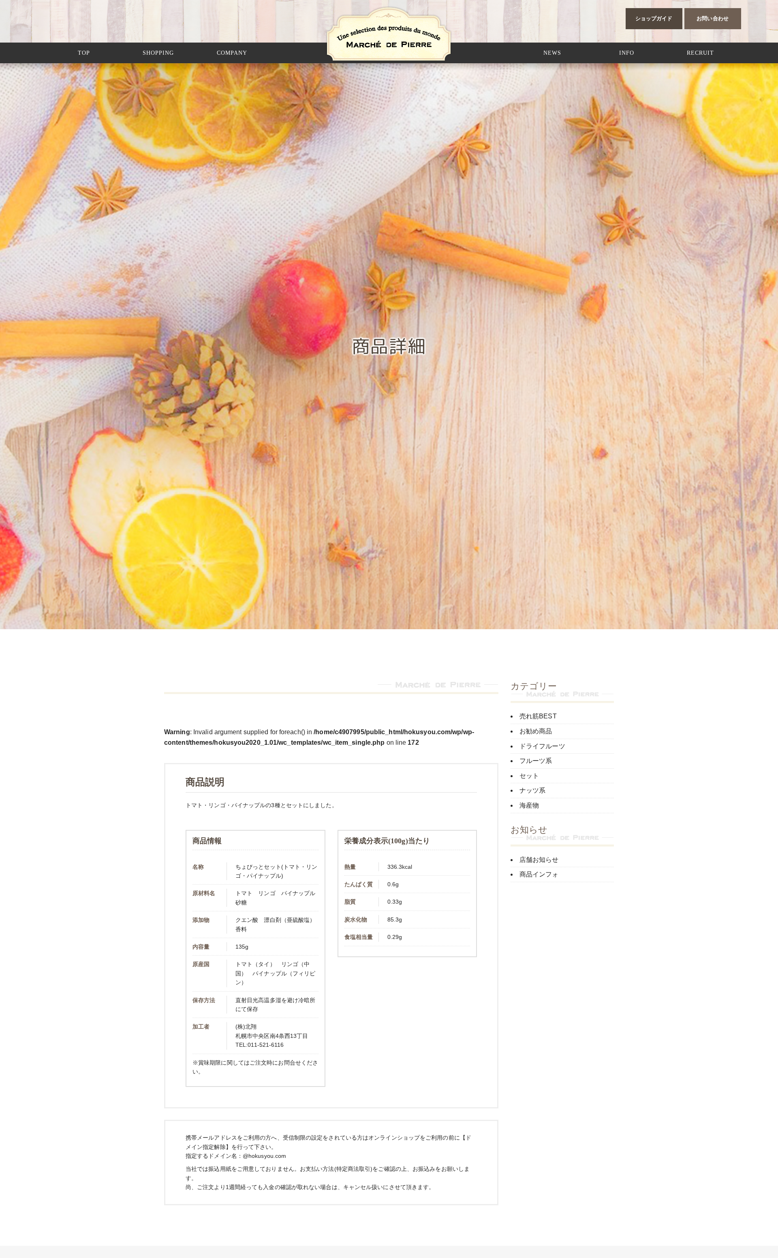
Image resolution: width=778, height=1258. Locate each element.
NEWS (552, 53)
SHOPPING (158, 53)
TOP (84, 53)
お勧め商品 (535, 731)
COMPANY (232, 53)
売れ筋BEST (538, 716)
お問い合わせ (713, 18)
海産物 (529, 805)
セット (529, 775)
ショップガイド (654, 18)
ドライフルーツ (542, 746)
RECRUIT (700, 53)
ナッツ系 (532, 790)
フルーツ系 (535, 760)
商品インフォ (539, 874)
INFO (626, 53)
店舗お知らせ (539, 859)
